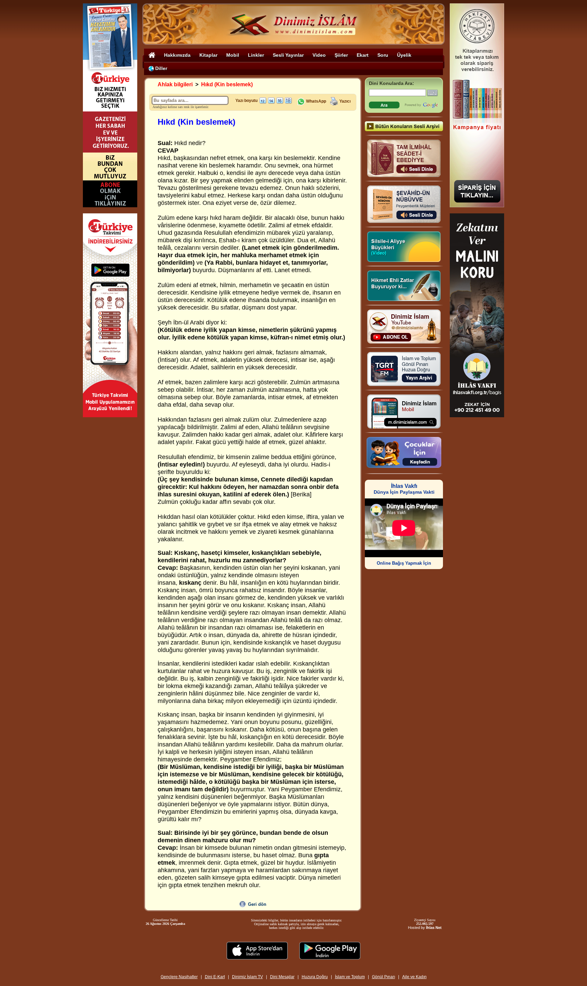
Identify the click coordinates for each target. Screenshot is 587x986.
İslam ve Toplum (350, 976)
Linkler (256, 55)
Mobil (232, 55)
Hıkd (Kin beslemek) (227, 84)
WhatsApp (315, 101)
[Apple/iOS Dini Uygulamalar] (257, 958)
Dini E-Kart (215, 976)
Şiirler (341, 55)
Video (319, 55)
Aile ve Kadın (414, 976)
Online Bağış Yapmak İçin (404, 563)
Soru (382, 55)
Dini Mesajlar (282, 976)
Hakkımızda (177, 55)
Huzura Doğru (315, 976)
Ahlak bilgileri (175, 84)
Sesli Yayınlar (288, 55)
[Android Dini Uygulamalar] (329, 958)
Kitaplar (208, 55)
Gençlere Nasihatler (179, 976)
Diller (160, 68)
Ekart (363, 55)
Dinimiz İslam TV (247, 976)
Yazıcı (345, 101)
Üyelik (404, 55)
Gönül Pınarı (383, 976)
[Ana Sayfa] (152, 54)
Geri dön (257, 904)
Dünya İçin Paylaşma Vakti (404, 489)
